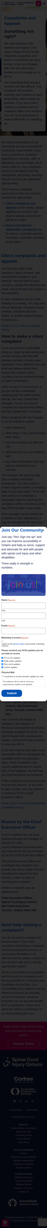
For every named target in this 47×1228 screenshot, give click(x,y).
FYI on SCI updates (12, 658)
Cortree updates (10, 667)
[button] (43, 530)
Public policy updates (13, 661)
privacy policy (19, 644)
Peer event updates (12, 664)
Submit (12, 693)
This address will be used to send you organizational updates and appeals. (18, 682)
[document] (23, 614)
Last (3, 620)
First (3, 610)
